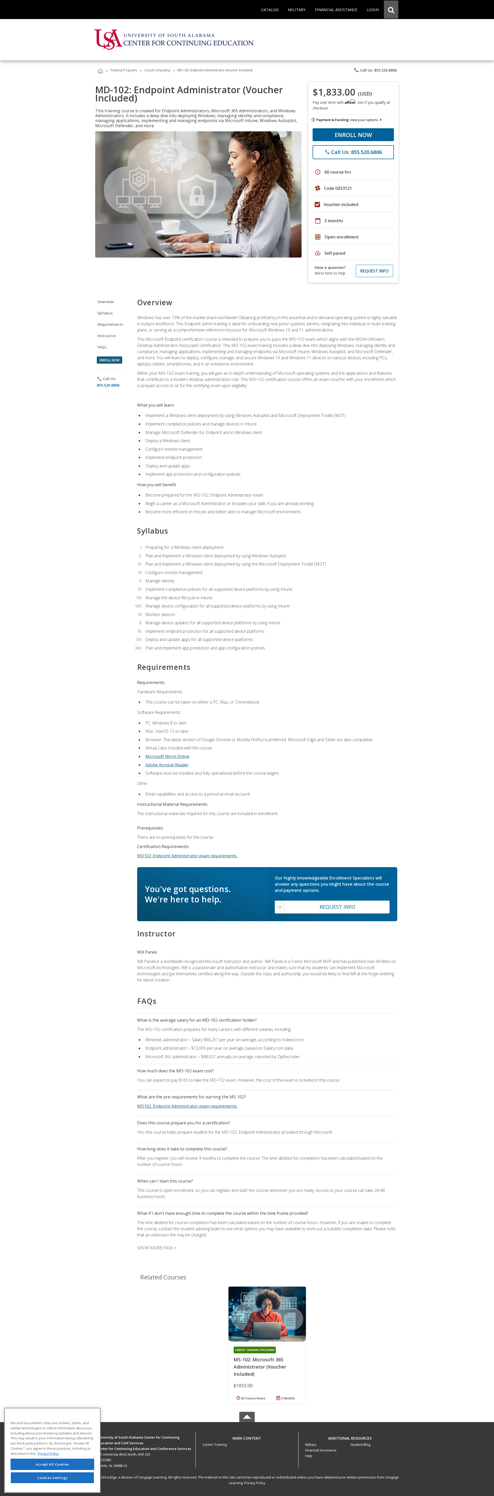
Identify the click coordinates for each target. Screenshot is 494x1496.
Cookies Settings (52, 1477)
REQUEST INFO (374, 271)
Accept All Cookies (52, 1464)
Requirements (110, 324)
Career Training (214, 1444)
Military (310, 1444)
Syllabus (105, 313)
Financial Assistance (321, 1450)
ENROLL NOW (353, 135)
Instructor (107, 335)
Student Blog (360, 1444)
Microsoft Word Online (167, 756)
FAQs (102, 347)
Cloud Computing (157, 70)
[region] (52, 1450)
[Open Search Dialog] (391, 10)
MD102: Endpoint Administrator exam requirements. (187, 856)
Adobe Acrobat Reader (167, 765)
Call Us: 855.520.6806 (375, 70)
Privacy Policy (254, 1483)
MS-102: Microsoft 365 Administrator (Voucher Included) (260, 1366)
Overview (106, 301)
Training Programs (123, 70)
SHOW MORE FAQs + (157, 1248)
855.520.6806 (108, 385)
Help (308, 1456)
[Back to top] (247, 1437)
